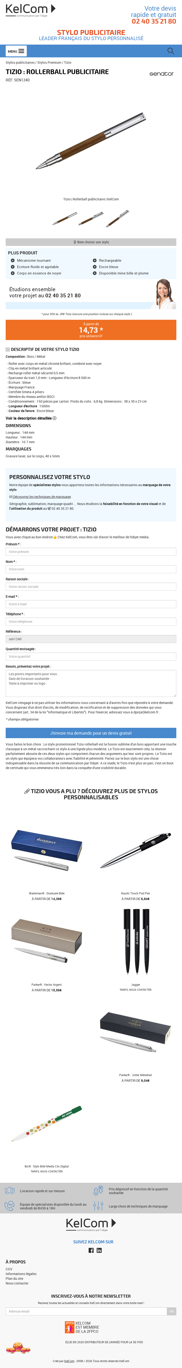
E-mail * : (12, 596)
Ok (171, 1311)
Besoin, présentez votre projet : (28, 666)
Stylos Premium (49, 62)
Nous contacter (17, 1283)
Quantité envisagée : (21, 649)
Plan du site (14, 1278)
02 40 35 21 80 (63, 295)
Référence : (14, 631)
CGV (9, 1269)
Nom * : (11, 561)
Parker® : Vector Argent (47, 984)
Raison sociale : (17, 579)
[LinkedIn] (99, 1250)
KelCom (69, 1361)
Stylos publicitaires (20, 62)
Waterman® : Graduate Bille (46, 893)
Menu (13, 51)
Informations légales (21, 1273)
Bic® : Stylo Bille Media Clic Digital (47, 1166)
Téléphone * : (15, 614)
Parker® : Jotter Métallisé (135, 1075)
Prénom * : (13, 544)
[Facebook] (91, 1250)
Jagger (135, 984)
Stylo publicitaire (91, 32)
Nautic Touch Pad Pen (135, 893)
